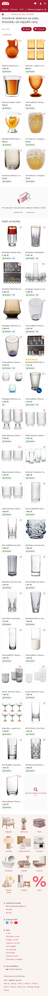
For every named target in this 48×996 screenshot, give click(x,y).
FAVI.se (13, 987)
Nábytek (5, 9)
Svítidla (9, 851)
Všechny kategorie (35, 9)
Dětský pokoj (8, 891)
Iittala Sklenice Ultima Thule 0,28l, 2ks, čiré (20, 472)
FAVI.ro (21, 983)
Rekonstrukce (24, 851)
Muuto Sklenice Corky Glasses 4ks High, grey (20, 692)
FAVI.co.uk (21, 987)
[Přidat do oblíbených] (44, 40)
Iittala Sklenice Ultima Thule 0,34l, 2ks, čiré (20, 435)
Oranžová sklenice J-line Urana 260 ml (18, 176)
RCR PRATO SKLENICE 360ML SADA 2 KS (19, 618)
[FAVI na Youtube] (16, 923)
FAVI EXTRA (10, 953)
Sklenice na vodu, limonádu (23, 14)
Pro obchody (11, 949)
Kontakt (9, 909)
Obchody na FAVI (12, 936)
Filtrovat (41, 29)
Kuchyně (39, 851)
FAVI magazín (11, 946)
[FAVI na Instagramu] (11, 923)
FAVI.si (6, 990)
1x (36, 359)
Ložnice (39, 871)
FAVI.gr (37, 987)
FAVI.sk (7, 983)
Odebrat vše (18, 212)
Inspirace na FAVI (13, 943)
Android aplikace (15, 969)
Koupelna (8, 871)
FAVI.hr (35, 983)
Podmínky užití (12, 956)
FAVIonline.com (10, 976)
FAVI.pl (14, 983)
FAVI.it (6, 987)
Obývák (24, 871)
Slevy (39, 890)
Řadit (28, 29)
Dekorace (14, 9)
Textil (22, 9)
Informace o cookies (14, 959)
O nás (8, 933)
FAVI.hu (28, 983)
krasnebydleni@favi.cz (17, 906)
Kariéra (9, 913)
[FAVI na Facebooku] (7, 923)
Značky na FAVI (12, 940)
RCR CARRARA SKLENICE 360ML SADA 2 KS (20, 545)
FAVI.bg (30, 987)
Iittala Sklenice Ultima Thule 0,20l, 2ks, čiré (20, 509)
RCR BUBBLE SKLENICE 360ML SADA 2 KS (19, 765)
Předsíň (24, 890)
